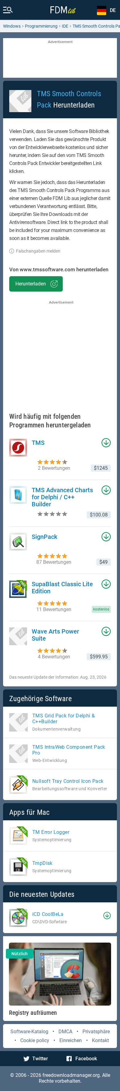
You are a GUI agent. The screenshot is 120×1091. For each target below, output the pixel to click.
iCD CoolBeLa (48, 914)
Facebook (86, 1059)
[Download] (107, 915)
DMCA (65, 1031)
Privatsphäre (96, 1031)
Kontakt (100, 1040)
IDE (65, 26)
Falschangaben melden (38, 251)
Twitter (40, 1059)
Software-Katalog (29, 1031)
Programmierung (41, 26)
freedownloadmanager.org (71, 1075)
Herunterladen (30, 284)
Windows (12, 26)
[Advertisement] (60, 58)
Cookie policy (34, 1040)
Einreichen (70, 1040)
